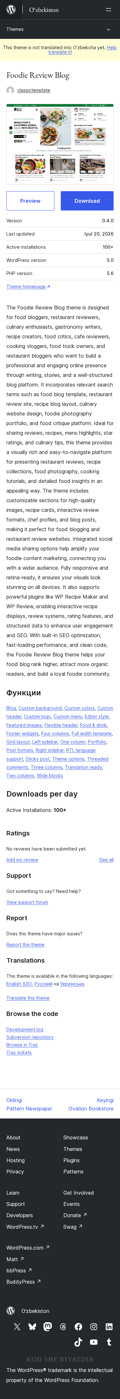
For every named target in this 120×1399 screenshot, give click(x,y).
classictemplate (33, 90)
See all (106, 859)
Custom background (40, 708)
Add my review (22, 859)
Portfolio (97, 741)
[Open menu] (110, 9)
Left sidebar (45, 741)
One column (72, 741)
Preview (30, 201)
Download (87, 201)
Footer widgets (22, 733)
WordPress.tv (25, 1227)
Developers (19, 1215)
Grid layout (18, 741)
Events (71, 1204)
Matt (15, 1259)
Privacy (15, 1171)
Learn (13, 1193)
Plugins (71, 1160)
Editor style (97, 716)
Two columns (20, 775)
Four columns (55, 733)
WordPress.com (28, 1247)
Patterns (73, 1171)
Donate (75, 1215)
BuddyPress (23, 1282)
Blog (11, 708)
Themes (15, 29)
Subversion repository (30, 1037)
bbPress (19, 1270)
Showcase (75, 1137)
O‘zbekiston (35, 1311)
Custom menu (67, 716)
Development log (24, 1029)
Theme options (68, 759)
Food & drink (93, 725)
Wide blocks (50, 775)
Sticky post (38, 759)
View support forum (27, 902)
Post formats (19, 750)
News (13, 1149)
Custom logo (37, 716)
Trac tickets (19, 1052)
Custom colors (79, 708)
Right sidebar (50, 750)
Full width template (92, 733)
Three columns (46, 767)
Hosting (15, 1160)
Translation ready (83, 767)
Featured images (24, 725)
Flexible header (60, 725)
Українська (72, 983)
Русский (43, 983)
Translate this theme (28, 998)
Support (15, 1204)
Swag (73, 1227)
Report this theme (25, 944)
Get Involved (78, 1193)
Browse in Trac (22, 1044)
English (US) (19, 983)
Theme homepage (26, 286)
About (13, 1137)
